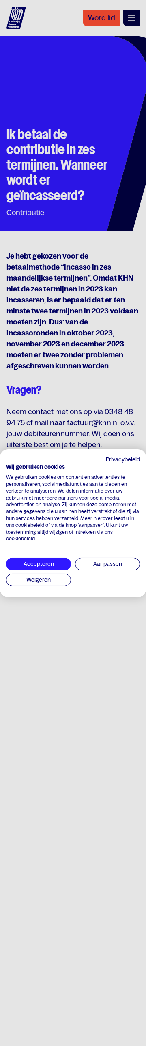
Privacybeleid (123, 459)
